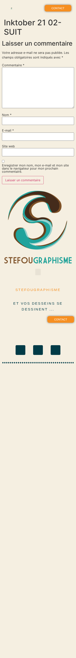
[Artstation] (55, 350)
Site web (8, 146)
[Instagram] (20, 350)
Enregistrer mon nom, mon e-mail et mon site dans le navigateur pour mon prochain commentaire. (35, 168)
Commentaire (13, 65)
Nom (6, 114)
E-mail (8, 130)
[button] (38, 8)
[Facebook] (38, 350)
